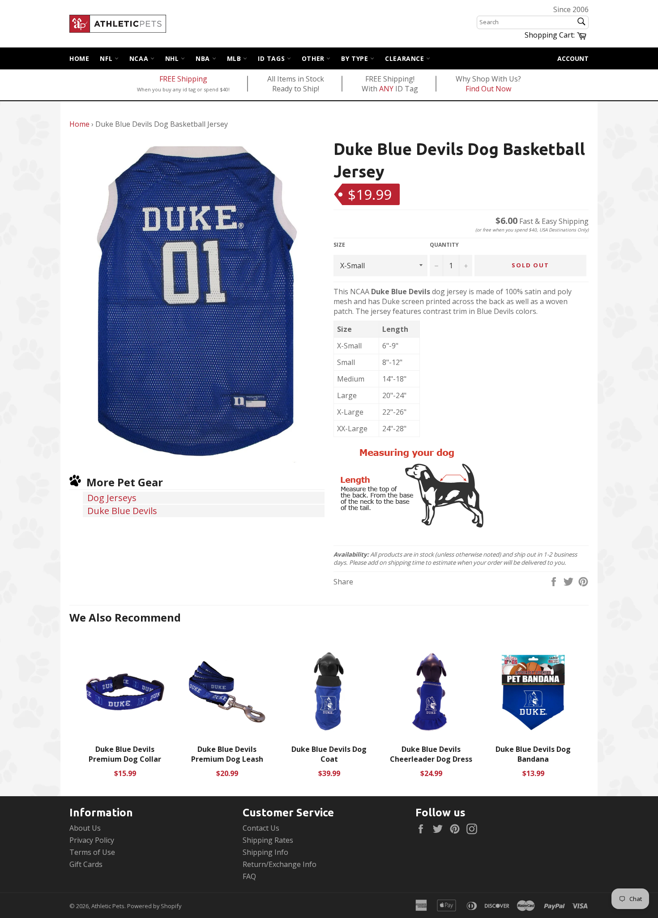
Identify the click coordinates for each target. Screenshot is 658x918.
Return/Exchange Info (279, 864)
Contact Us (261, 828)
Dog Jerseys (112, 498)
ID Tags (272, 58)
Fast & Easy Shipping (542, 221)
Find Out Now (488, 89)
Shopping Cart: (557, 34)
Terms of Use (92, 852)
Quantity (444, 245)
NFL (107, 58)
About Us (85, 828)
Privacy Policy (91, 840)
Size (339, 245)
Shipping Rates (268, 840)
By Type (355, 58)
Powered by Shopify (154, 906)
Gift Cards (86, 864)
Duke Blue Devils (122, 511)
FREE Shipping (183, 79)
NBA (204, 58)
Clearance (405, 58)
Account (573, 58)
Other (314, 58)
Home (79, 58)
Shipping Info (265, 852)
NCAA (139, 58)
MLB (235, 58)
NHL (173, 58)
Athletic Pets (107, 906)
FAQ (249, 876)
